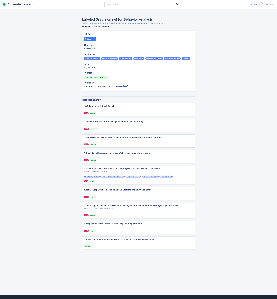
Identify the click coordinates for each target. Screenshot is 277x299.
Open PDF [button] (91, 39)
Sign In (268, 4)
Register (257, 4)
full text (96, 49)
